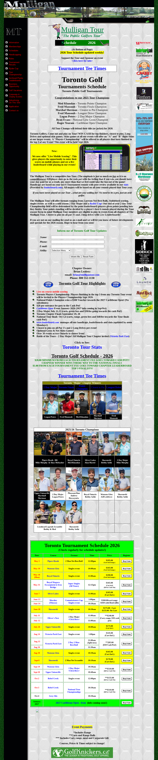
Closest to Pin (97, 387)
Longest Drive (113, 387)
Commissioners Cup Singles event (74, 601)
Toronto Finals (66, 387)
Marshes (53, 600)
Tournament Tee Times (82, 68)
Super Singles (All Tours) (74, 584)
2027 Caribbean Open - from (71, 702)
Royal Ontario (53, 576)
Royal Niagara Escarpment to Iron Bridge (53, 584)
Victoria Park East (119, 336)
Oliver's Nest (53, 618)
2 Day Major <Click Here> (74, 669)
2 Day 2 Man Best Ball (74, 643)
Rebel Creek (53, 678)
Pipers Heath (53, 561)
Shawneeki (53, 609)
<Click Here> (74, 619)
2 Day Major (50, 387)
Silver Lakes (53, 593)
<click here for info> (82, 60)
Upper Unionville (53, 627)
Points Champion (82, 387)
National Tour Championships (74, 690)
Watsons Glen (53, 568)
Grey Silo (53, 696)
